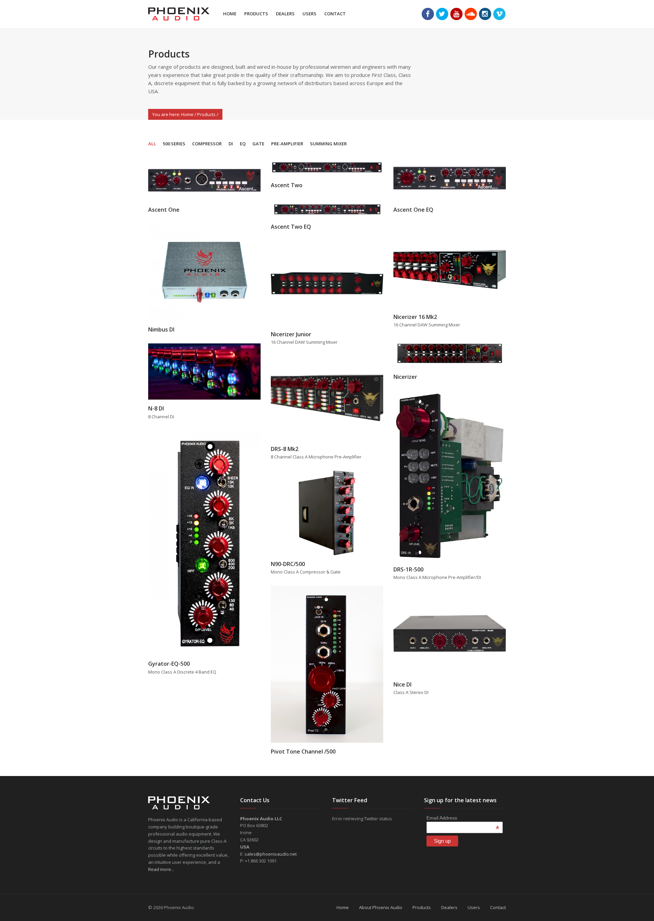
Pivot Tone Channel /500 (303, 751)
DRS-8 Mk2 (284, 449)
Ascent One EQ (413, 209)
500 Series (174, 144)
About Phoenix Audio (380, 907)
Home (229, 14)
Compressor (207, 144)
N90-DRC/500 (288, 564)
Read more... (161, 869)
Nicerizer (405, 377)
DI (231, 144)
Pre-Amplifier (287, 144)
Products (256, 14)
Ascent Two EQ (291, 226)
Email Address (462, 818)
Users (309, 14)
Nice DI (402, 684)
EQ (243, 144)
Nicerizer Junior (291, 334)
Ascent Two (286, 185)
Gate (258, 144)
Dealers (285, 14)
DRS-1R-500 (408, 569)
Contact (335, 14)
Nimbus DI (161, 329)
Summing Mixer (328, 144)
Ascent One (164, 209)
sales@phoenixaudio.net (271, 854)
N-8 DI (156, 408)
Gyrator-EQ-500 (169, 663)
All (152, 144)
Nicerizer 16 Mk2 (415, 317)
